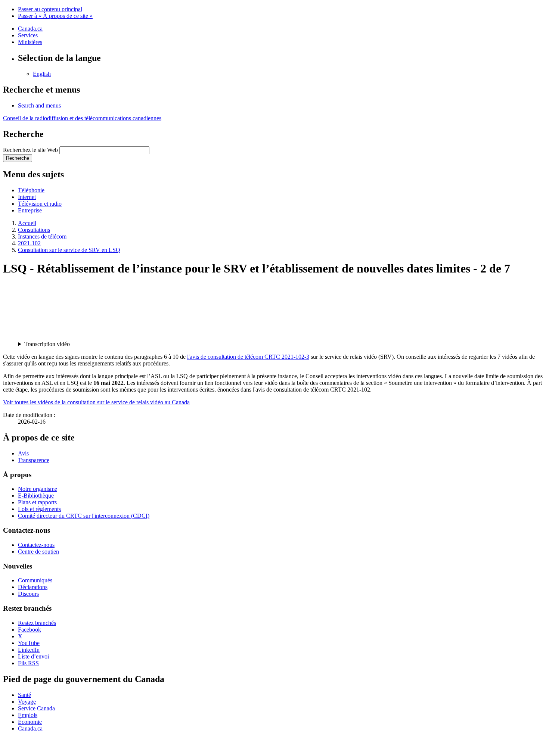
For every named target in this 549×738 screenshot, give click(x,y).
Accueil (27, 223)
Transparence (33, 460)
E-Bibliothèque (36, 495)
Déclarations (32, 587)
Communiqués (35, 580)
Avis (23, 453)
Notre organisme (37, 489)
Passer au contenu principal (50, 9)
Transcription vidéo (47, 344)
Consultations (34, 230)
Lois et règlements (39, 509)
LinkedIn (29, 650)
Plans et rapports (37, 502)
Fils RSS (28, 663)
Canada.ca (30, 28)
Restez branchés (37, 623)
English (42, 74)
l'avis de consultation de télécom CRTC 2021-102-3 (248, 357)
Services (28, 35)
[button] (39, 105)
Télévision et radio (40, 203)
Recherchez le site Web (30, 150)
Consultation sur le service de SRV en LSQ (69, 250)
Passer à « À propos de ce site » (55, 16)
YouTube (29, 643)
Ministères (30, 42)
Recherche (17, 158)
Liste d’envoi (33, 656)
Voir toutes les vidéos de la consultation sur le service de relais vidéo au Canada (96, 402)
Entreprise (30, 210)
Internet (27, 197)
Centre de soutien (38, 551)
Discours (28, 594)
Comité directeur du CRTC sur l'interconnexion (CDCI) (83, 516)
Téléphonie (31, 190)
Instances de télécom (42, 236)
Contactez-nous (36, 545)
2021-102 (29, 243)
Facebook (29, 629)
